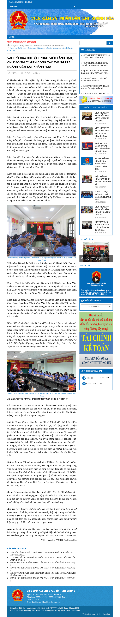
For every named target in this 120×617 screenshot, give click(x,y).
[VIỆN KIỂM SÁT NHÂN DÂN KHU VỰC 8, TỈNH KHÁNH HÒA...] (87, 131)
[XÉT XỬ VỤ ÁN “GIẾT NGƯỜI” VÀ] (87, 225)
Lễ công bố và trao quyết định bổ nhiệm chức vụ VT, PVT (97, 258)
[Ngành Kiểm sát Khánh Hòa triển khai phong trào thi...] (87, 161)
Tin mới (85, 108)
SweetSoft (106, 614)
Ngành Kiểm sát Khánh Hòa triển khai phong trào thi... (103, 164)
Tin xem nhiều (100, 108)
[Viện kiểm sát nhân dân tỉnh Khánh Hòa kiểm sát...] (87, 179)
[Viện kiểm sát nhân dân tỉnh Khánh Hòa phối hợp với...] (87, 210)
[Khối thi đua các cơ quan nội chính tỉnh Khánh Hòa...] (87, 146)
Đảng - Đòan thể (26, 46)
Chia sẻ (37, 73)
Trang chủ (14, 46)
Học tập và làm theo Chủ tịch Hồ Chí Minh (49, 46)
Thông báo (90, 50)
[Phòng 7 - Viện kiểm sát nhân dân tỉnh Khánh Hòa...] (87, 194)
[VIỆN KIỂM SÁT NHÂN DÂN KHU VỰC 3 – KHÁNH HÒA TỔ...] (87, 116)
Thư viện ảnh (86, 239)
